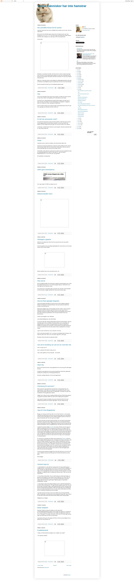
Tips (38, 94)
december (80, 79)
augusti (79, 85)
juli (78, 87)
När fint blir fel (79, 48)
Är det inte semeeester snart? (47, 119)
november (80, 81)
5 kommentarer (50, 134)
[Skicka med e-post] (58, 88)
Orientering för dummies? (45, 386)
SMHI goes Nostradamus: (46, 169)
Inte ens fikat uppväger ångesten (48, 301)
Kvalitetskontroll (42, 530)
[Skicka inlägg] (55, 87)
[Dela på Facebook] (62, 88)
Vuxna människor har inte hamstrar (61, 6)
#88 (77, 61)
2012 (78, 78)
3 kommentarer (50, 163)
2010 (78, 128)
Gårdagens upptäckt (44, 239)
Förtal (39, 140)
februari (79, 123)
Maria (85, 26)
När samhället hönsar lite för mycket (49, 28)
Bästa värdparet (42, 508)
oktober (79, 82)
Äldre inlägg (69, 565)
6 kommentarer (50, 340)
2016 (78, 71)
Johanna (64, 438)
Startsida (55, 565)
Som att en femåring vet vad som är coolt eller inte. (54, 345)
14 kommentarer (50, 460)
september (80, 84)
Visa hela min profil (86, 30)
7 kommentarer (50, 501)
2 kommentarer (50, 294)
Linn (64, 414)
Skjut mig (40, 365)
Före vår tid (41, 281)
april (79, 119)
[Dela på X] (61, 88)
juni (79, 89)
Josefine (51, 426)
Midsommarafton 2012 (44, 194)
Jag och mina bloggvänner (46, 410)
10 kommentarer (50, 87)
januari (79, 124)
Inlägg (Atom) (46, 567)
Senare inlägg (40, 565)
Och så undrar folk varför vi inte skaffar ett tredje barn (88, 54)
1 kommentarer (50, 187)
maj (79, 118)
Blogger (68, 574)
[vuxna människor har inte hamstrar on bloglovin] (80, 37)
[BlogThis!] (59, 88)
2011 (78, 126)
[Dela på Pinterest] (63, 88)
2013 (78, 76)
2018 (78, 69)
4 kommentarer (50, 524)
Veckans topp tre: (43, 464)
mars (79, 121)
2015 (78, 73)
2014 (78, 74)
